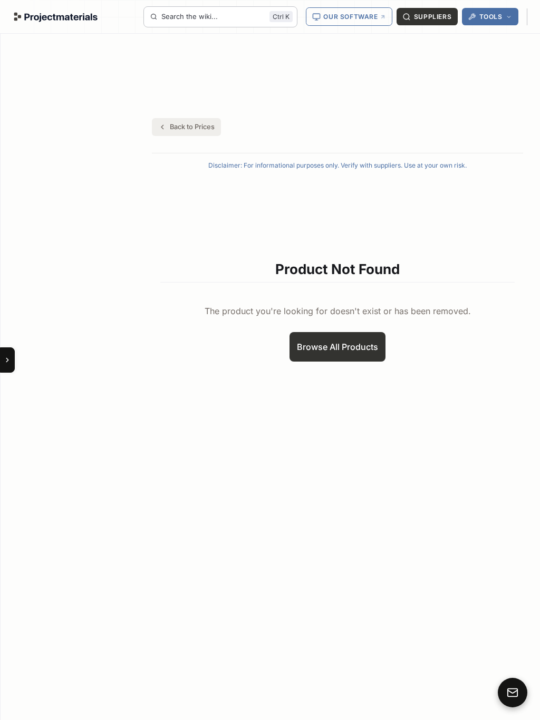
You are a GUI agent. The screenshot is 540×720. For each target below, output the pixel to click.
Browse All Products (337, 347)
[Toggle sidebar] (7, 360)
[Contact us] (512, 692)
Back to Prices (192, 127)
